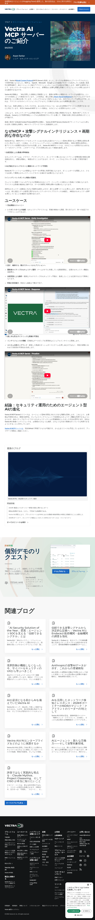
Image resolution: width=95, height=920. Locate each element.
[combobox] (88, 885)
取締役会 (69, 865)
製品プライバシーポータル (50, 905)
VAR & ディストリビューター (72, 847)
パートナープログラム (72, 836)
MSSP (69, 839)
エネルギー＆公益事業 (47, 840)
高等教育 (44, 851)
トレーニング (59, 868)
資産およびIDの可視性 (22, 847)
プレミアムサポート (59, 864)
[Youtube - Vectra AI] (81, 860)
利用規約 (7, 905)
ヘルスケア (45, 849)
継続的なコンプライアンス (22, 858)
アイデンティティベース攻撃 (21, 840)
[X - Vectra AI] (85, 852)
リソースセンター (60, 890)
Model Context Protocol (24, 81)
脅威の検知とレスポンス (22, 836)
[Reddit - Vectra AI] (81, 865)
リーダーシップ (71, 862)
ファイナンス (46, 843)
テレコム (44, 865)
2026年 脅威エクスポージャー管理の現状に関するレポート (28, 508)
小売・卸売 (45, 862)
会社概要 (69, 859)
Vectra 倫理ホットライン (12, 909)
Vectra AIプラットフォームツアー (10, 886)
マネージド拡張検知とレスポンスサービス (10, 852)
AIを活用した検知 (22, 850)
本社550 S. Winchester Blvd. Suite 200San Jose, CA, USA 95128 (85, 841)
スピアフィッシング (34, 868)
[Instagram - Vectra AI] (85, 860)
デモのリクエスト (84, 9)
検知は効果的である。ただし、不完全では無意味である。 (28, 511)
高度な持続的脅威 (35, 841)
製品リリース (58, 846)
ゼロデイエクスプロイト (34, 864)
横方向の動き (21, 843)
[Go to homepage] (10, 9)
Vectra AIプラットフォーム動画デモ (10, 882)
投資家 (69, 867)
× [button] (90, 884)
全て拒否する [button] (86, 911)
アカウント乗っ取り (35, 838)
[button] (79, 915)
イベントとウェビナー (59, 897)
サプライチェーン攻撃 (34, 853)
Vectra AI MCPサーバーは (14, 428)
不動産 (44, 859)
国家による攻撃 (34, 847)
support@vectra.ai (85, 835)
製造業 (44, 854)
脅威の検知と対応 (10, 840)
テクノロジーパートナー (72, 842)
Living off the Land (33, 883)
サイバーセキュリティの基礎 (59, 893)
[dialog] (79, 900)
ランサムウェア (34, 849)
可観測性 (7, 837)
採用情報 (69, 873)
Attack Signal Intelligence (63, 97)
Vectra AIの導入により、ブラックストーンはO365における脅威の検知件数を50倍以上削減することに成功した (46, 514)
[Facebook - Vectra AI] (88, 856)
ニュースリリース (72, 870)
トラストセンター (35, 905)
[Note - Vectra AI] (82, 856)
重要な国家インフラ (47, 836)
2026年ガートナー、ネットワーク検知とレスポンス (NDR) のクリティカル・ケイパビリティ (40, 518)
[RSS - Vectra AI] (81, 869)
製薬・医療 (45, 857)
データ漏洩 (33, 844)
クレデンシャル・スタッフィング (34, 876)
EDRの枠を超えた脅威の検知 (22, 854)
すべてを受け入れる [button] (74, 911)
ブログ (57, 887)
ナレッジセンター (59, 842)
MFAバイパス (33, 872)
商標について (23, 905)
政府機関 (44, 846)
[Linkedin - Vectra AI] (81, 852)
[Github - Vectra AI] (85, 865)
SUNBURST (33, 880)
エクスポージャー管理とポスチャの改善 (10, 844)
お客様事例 (58, 835)
